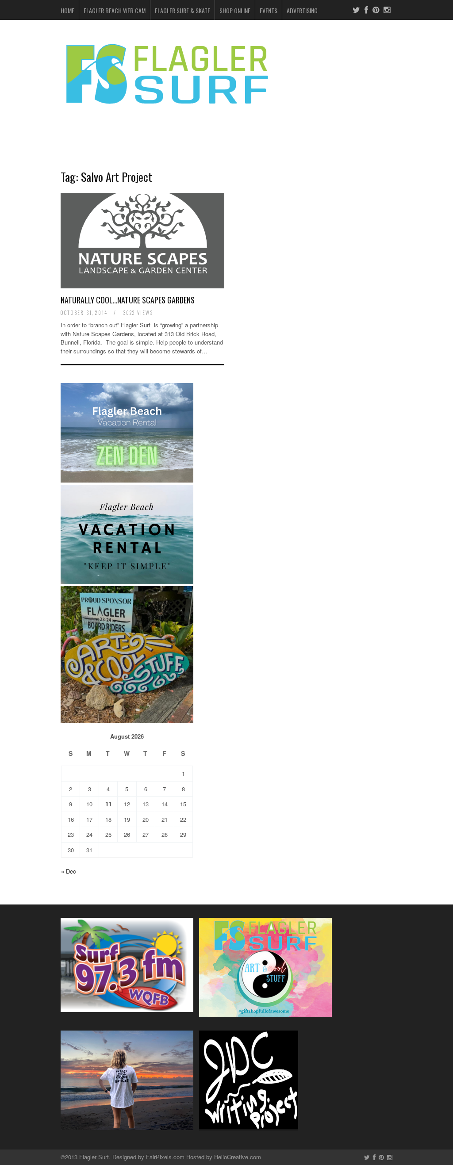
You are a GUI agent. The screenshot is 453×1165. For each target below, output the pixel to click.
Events (268, 10)
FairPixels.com (165, 1157)
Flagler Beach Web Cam (115, 10)
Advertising (302, 10)
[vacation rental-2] (127, 582)
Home (67, 10)
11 (108, 804)
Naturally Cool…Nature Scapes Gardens (128, 300)
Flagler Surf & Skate (182, 10)
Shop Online (234, 10)
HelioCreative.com (237, 1157)
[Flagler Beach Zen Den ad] (127, 480)
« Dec (68, 871)
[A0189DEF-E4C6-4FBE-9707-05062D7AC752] (127, 721)
